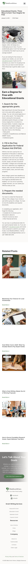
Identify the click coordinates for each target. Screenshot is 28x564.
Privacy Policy (8, 556)
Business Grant (14, 514)
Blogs (14, 531)
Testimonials (14, 542)
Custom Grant (14, 517)
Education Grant (14, 511)
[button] (24, 3)
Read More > (6, 305)
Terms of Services (19, 556)
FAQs (14, 528)
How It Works (14, 525)
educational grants (7, 61)
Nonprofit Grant (14, 508)
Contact (14, 545)
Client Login (14, 547)
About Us (14, 539)
